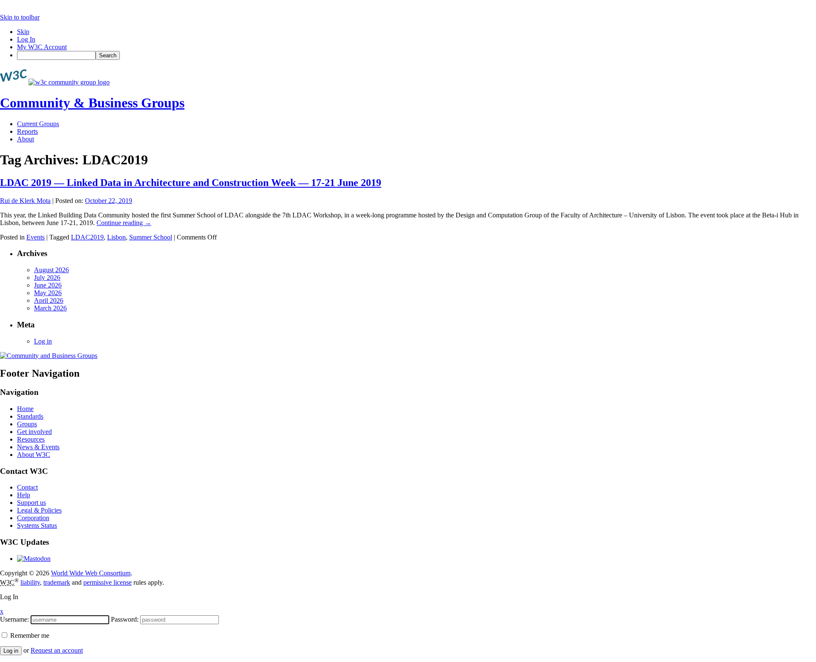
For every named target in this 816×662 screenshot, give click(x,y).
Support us (31, 502)
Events (35, 237)
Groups (27, 424)
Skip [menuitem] (23, 31)
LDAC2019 (87, 237)
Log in (43, 341)
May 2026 (48, 292)
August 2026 (51, 269)
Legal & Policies (39, 510)
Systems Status (37, 525)
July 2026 (47, 277)
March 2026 (50, 308)
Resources (31, 439)
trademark (56, 582)
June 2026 (48, 285)
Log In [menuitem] (26, 39)
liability (30, 582)
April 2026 (48, 300)
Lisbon (116, 237)
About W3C (33, 454)
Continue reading (123, 222)
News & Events (38, 447)
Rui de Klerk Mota (25, 200)
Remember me (28, 635)
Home (25, 408)
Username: (14, 619)
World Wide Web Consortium (90, 573)
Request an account (57, 650)
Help (23, 495)
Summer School (150, 237)
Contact (27, 487)
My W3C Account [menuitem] (42, 47)
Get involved (34, 431)
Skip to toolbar (20, 17)
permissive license (107, 582)
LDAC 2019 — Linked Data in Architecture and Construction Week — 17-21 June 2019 (190, 182)
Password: (125, 619)
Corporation (33, 517)
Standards (30, 416)
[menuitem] (416, 55)
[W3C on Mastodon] (34, 558)
